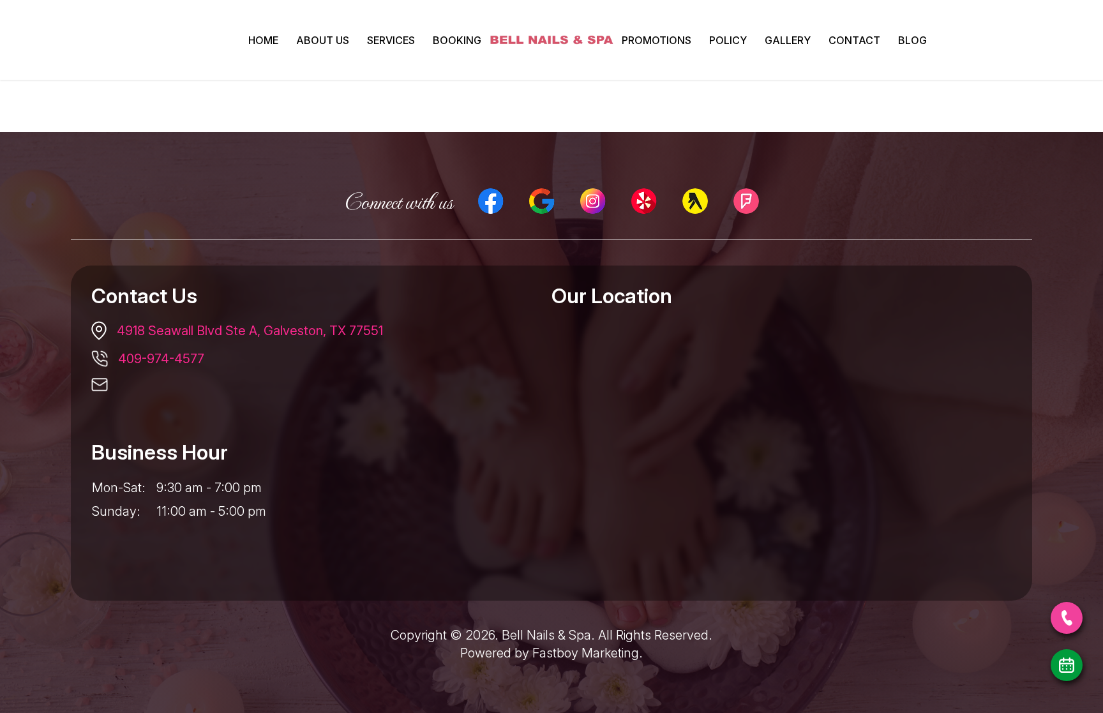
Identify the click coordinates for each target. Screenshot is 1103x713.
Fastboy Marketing (585, 653)
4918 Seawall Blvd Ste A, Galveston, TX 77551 (250, 330)
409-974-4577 (161, 358)
